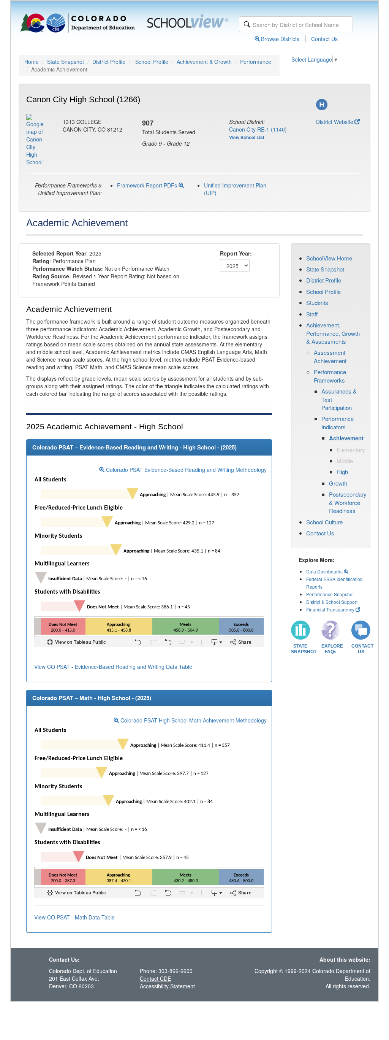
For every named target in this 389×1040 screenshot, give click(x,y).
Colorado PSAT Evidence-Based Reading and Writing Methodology (185, 469)
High (342, 472)
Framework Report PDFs (148, 185)
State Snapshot (65, 61)
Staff (312, 314)
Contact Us (324, 39)
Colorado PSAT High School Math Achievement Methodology (193, 720)
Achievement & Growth (204, 61)
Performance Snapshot (330, 594)
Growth (338, 483)
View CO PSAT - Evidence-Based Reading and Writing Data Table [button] (113, 666)
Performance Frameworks (330, 376)
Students (317, 302)
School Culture (324, 522)
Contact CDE (155, 978)
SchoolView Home (329, 258)
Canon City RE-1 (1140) (258, 129)
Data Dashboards (325, 571)
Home (31, 61)
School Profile (151, 61)
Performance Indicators (337, 422)
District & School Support (331, 602)
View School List (246, 137)
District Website (334, 121)
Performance (255, 61)
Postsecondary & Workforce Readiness (348, 502)
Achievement (346, 438)
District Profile (108, 61)
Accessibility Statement (167, 986)
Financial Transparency (330, 609)
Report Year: (236, 253)
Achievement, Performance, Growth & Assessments (333, 333)
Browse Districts (280, 39)
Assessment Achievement (330, 356)
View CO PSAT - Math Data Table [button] (74, 917)
